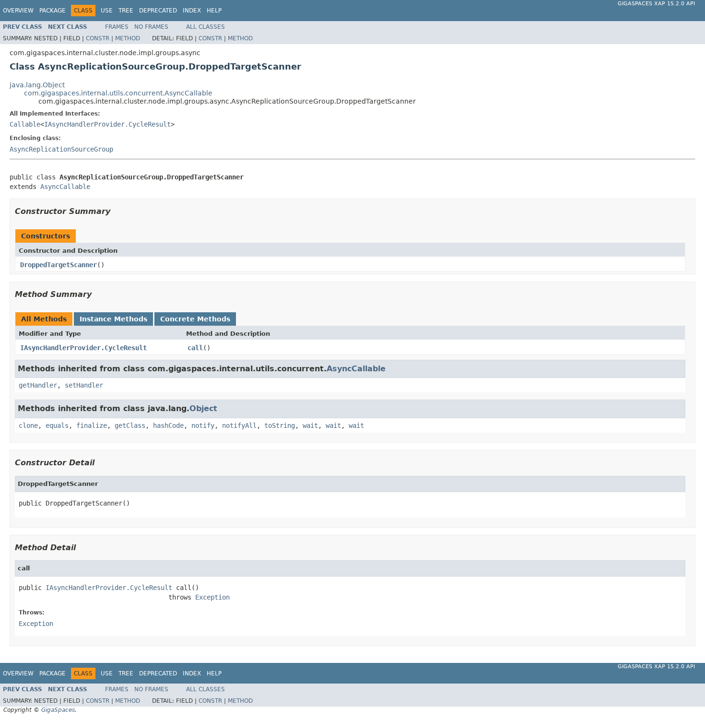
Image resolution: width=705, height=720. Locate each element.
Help (214, 10)
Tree (125, 10)
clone (28, 425)
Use (107, 10)
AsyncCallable (65, 186)
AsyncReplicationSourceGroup (61, 149)
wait (310, 425)
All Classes (205, 27)
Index (192, 10)
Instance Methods (113, 319)
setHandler (84, 385)
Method (127, 38)
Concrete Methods (195, 319)
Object (203, 408)
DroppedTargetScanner (58, 265)
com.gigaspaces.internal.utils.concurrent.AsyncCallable (118, 93)
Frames (117, 27)
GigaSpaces (58, 710)
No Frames (151, 27)
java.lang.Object (37, 85)
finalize (91, 425)
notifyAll (239, 425)
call (195, 348)
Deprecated (158, 10)
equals (57, 425)
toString (279, 425)
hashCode (168, 425)
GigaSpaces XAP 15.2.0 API (656, 3)
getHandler (38, 385)
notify (202, 425)
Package (52, 10)
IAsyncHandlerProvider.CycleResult (107, 124)
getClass (130, 425)
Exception (212, 597)
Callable (25, 124)
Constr (97, 38)
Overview (18, 10)
